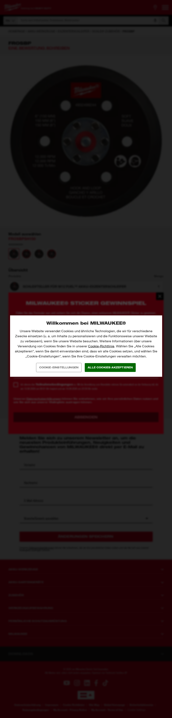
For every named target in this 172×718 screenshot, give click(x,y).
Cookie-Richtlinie (101, 346)
